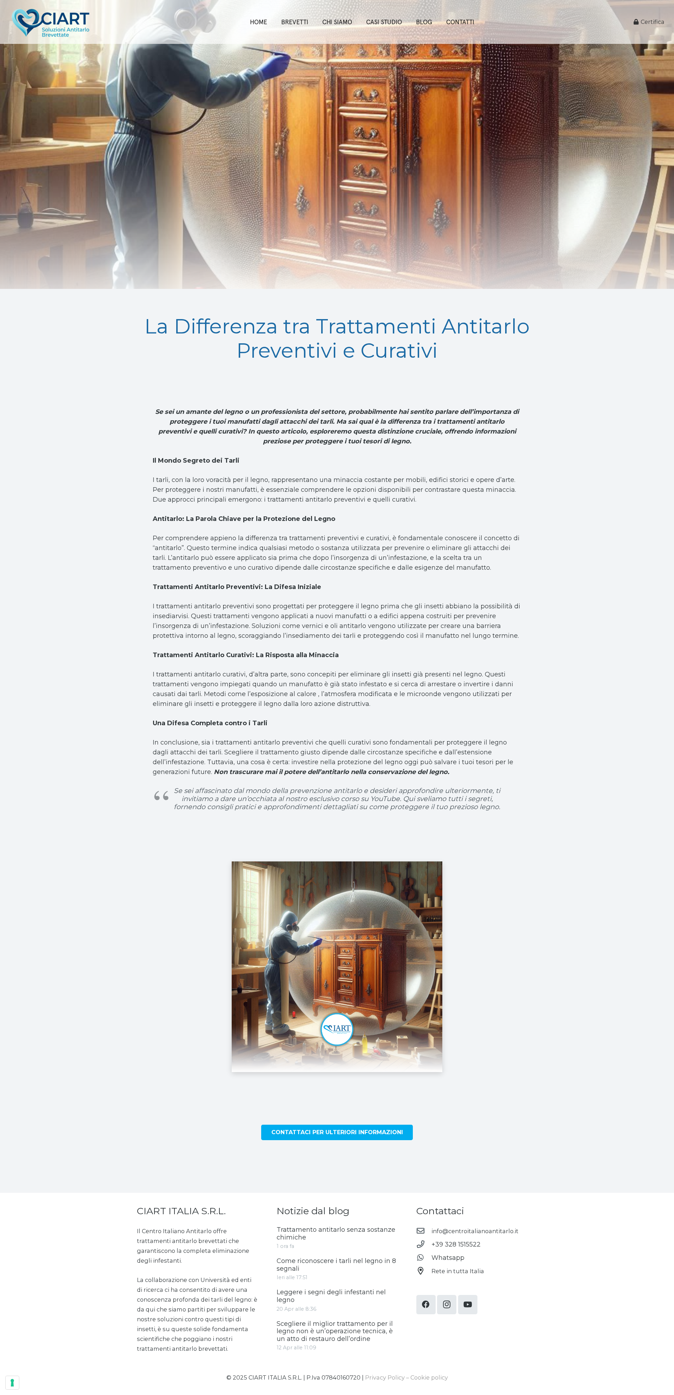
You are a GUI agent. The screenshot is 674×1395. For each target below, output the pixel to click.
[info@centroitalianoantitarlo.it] (423, 1231)
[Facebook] (426, 1304)
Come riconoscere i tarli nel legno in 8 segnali (336, 1264)
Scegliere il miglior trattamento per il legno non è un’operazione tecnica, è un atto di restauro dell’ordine (335, 1331)
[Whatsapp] (423, 1258)
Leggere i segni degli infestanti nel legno (331, 1296)
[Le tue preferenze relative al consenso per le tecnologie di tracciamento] (12, 1382)
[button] (436, 22)
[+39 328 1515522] (423, 1244)
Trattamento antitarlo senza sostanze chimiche (336, 1233)
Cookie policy (429, 1377)
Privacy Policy (385, 1377)
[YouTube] (467, 1304)
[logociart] (50, 22)
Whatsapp (447, 1258)
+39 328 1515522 (456, 1244)
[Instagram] (446, 1304)
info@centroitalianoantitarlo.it (474, 1231)
